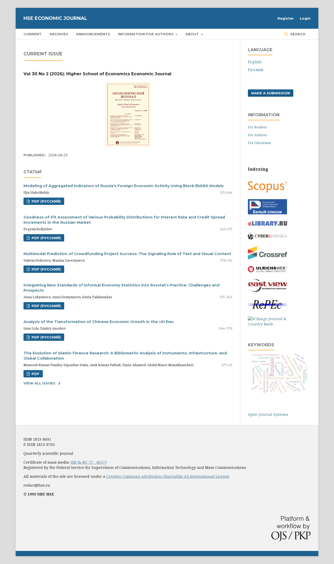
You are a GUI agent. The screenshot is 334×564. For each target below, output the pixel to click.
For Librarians (259, 142)
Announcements (93, 34)
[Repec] (267, 308)
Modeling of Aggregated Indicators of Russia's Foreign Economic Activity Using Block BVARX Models (123, 185)
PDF (35, 374)
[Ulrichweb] (267, 270)
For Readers (257, 127)
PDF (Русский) (46, 201)
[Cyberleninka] (267, 238)
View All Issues (39, 383)
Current (32, 34)
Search (297, 34)
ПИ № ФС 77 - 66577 (89, 462)
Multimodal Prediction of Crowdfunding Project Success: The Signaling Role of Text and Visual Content (127, 253)
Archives (58, 34)
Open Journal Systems (268, 414)
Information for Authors (146, 34)
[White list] (267, 212)
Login (305, 18)
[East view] (267, 290)
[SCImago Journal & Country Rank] (267, 323)
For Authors (257, 135)
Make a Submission (270, 93)
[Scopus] (267, 191)
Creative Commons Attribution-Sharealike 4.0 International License (167, 476)
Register (285, 18)
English (255, 61)
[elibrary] (267, 224)
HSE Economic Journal (55, 18)
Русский (255, 69)
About (192, 34)
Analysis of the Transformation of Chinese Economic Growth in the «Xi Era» (98, 321)
